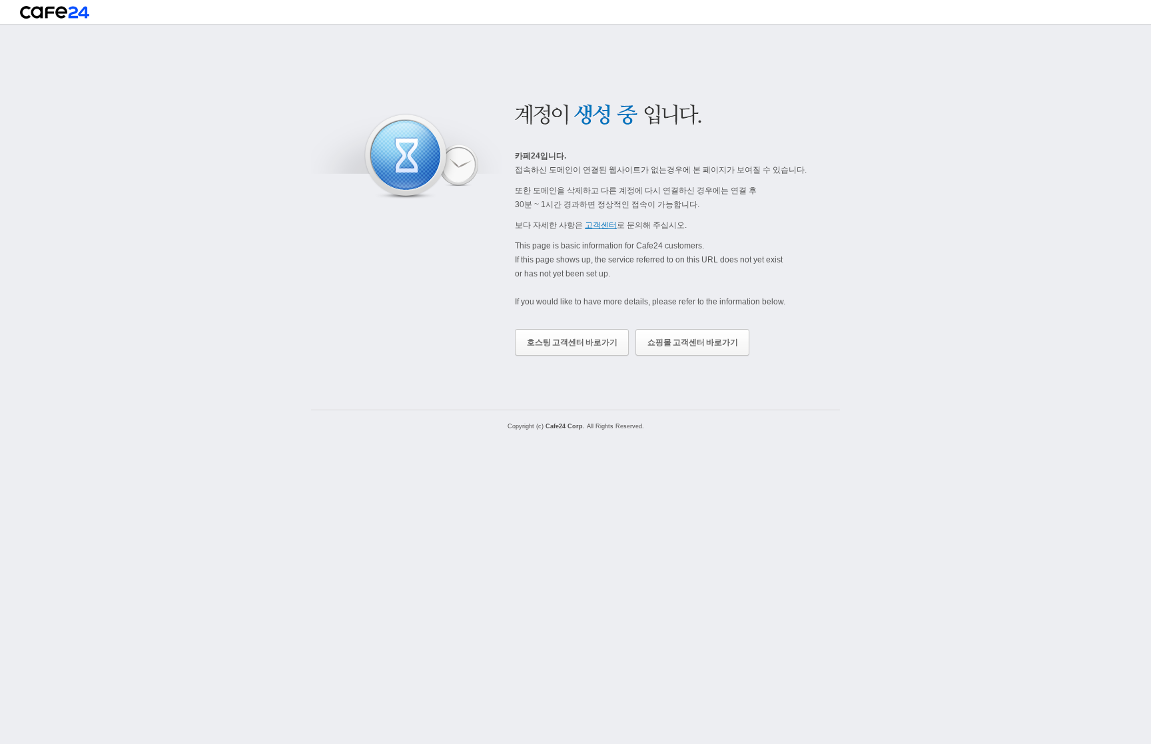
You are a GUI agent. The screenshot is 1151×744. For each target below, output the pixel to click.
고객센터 (601, 225)
